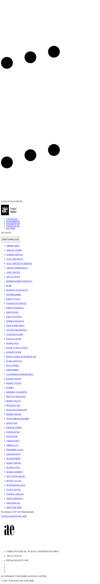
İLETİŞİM (10, 228)
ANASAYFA (12, 219)
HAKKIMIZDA (13, 221)
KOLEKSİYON (13, 223)
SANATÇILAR (13, 226)
